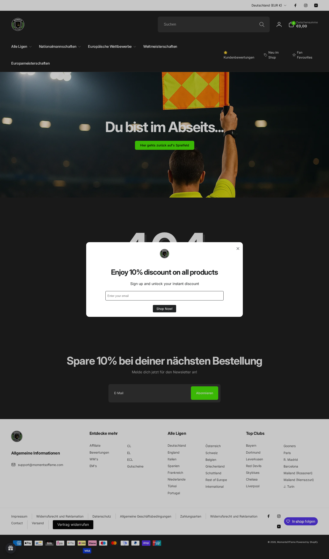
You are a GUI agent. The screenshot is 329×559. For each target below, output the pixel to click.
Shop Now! (164, 309)
